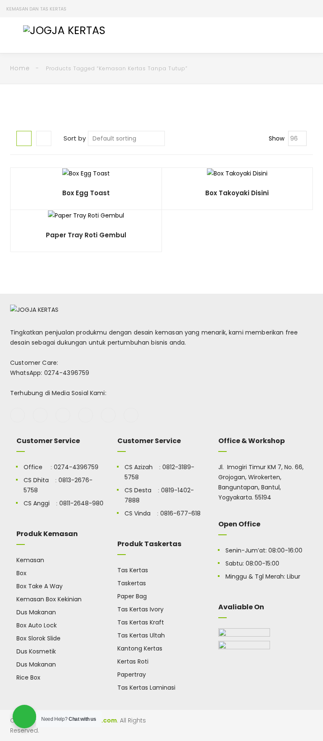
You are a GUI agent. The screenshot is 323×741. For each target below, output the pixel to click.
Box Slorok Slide (38, 638)
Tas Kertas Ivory (140, 609)
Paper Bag (132, 596)
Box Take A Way (39, 586)
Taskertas (131, 583)
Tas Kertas (132, 570)
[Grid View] (24, 138)
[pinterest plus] (108, 415)
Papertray (131, 674)
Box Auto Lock (36, 625)
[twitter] (40, 415)
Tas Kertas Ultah (141, 635)
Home (20, 68)
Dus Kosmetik (36, 651)
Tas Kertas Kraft (140, 622)
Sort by (75, 138)
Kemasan (30, 560)
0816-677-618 (180, 513)
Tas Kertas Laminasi (146, 687)
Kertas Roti (132, 661)
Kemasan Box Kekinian (49, 599)
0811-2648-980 (81, 503)
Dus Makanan (36, 612)
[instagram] (85, 415)
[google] (63, 415)
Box (21, 573)
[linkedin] (131, 415)
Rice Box (28, 677)
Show (276, 138)
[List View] (43, 138)
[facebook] (17, 415)
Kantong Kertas (139, 648)
